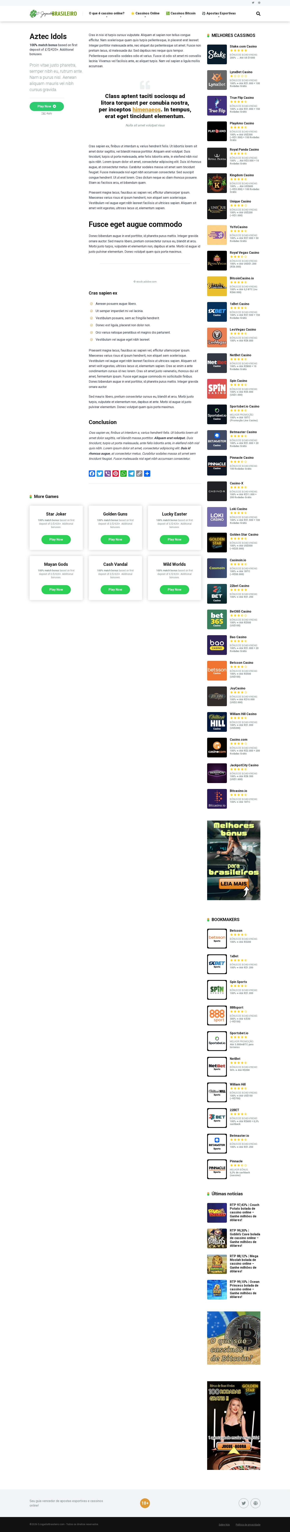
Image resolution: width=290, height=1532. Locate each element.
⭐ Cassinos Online (145, 13)
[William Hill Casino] (217, 731)
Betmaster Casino (243, 432)
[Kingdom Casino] (217, 192)
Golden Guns (115, 514)
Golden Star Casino (244, 534)
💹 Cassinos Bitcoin (181, 13)
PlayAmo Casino (242, 123)
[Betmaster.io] (217, 1152)
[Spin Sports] (217, 999)
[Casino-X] (217, 500)
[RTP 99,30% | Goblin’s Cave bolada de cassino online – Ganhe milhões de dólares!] (217, 1247)
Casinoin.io (238, 560)
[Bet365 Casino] (217, 628)
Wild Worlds (174, 564)
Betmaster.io (239, 1136)
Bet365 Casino (240, 611)
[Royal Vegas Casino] (217, 269)
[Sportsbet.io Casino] (217, 423)
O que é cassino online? (106, 13)
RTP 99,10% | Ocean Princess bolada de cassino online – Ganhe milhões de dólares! (244, 1289)
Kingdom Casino (242, 175)
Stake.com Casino (243, 46)
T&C (43, 113)
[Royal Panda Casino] (217, 166)
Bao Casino (238, 637)
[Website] (259, 3)
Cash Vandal (115, 564)
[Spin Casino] (217, 397)
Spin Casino (238, 381)
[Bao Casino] (217, 654)
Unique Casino (240, 201)
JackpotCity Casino (244, 765)
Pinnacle (236, 1161)
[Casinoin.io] (217, 577)
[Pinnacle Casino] (217, 474)
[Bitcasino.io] (217, 807)
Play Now (44, 106)
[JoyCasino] (217, 705)
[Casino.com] (217, 756)
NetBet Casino (240, 355)
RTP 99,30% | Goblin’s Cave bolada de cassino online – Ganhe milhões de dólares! (245, 1238)
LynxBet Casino (241, 72)
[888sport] (217, 1024)
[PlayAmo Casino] (217, 140)
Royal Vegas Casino (244, 253)
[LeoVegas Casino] (217, 346)
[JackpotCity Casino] (217, 782)
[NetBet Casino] (217, 372)
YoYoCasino (239, 227)
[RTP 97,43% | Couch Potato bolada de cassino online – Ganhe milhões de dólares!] (217, 1221)
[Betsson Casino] (217, 679)
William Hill (238, 1084)
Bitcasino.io (238, 791)
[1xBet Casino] (217, 321)
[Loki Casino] (217, 526)
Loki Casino (238, 509)
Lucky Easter (174, 514)
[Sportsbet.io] (217, 1050)
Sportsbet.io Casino (244, 406)
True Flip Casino (242, 98)
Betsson (236, 930)
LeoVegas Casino (243, 329)
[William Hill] (217, 1101)
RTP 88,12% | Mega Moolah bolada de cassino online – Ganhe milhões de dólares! (244, 1263)
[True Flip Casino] (217, 114)
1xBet (234, 956)
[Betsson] (217, 947)
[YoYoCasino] (217, 244)
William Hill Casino (243, 714)
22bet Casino (239, 586)
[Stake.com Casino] (217, 63)
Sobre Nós (224, 1524)
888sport (236, 1007)
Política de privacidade (248, 1524)
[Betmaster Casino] (217, 449)
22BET (234, 1110)
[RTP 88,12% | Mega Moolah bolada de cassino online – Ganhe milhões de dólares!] (217, 1273)
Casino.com (238, 739)
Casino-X (236, 483)
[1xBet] (217, 973)
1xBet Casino (239, 304)
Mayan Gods (56, 564)
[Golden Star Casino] (217, 551)
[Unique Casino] (217, 218)
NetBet (235, 1059)
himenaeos (147, 109)
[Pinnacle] (217, 1178)
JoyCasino (237, 688)
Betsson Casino (241, 663)
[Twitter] (253, 3)
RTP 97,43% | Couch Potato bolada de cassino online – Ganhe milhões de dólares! (244, 1212)
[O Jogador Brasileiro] (53, 12)
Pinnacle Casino (242, 458)
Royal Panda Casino (244, 149)
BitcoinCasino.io (242, 278)
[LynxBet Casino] (217, 89)
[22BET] (217, 1127)
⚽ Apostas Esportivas (219, 13)
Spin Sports (238, 982)
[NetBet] (217, 1075)
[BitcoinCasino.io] (217, 295)
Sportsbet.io (239, 1033)
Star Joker (56, 514)
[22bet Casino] (217, 602)
